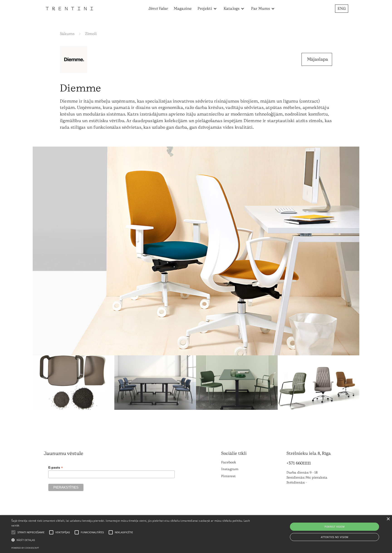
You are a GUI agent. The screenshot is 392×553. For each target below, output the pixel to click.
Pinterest (228, 476)
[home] (69, 8)
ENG (342, 8)
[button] (207, 8)
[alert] (196, 534)
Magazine (183, 8)
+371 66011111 (299, 463)
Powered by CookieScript (25, 547)
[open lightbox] (196, 251)
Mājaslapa (317, 59)
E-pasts (55, 467)
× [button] (388, 519)
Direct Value (158, 8)
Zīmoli (91, 34)
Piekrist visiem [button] (334, 526)
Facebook (228, 462)
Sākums (67, 34)
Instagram (229, 469)
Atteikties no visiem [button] (334, 537)
